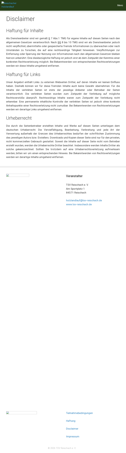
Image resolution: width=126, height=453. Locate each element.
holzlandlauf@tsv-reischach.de (84, 200)
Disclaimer (72, 428)
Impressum (72, 436)
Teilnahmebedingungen (79, 413)
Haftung (70, 420)
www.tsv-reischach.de (79, 204)
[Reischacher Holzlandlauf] (10, 5)
